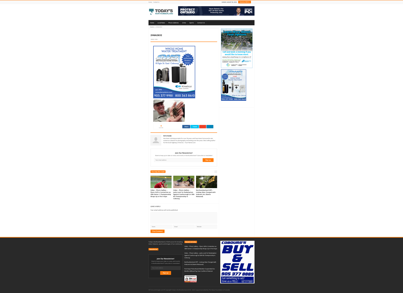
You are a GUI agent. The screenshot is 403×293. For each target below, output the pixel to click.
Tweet (195, 127)
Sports (191, 23)
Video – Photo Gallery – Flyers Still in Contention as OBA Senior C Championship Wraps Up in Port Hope (160, 193)
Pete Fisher (167, 136)
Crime (184, 23)
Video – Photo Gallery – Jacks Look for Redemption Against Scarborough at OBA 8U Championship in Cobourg (183, 194)
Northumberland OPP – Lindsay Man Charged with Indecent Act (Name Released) (206, 193)
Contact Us (156, 2)
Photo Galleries (173, 23)
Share (186, 127)
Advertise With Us (244, 2)
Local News (161, 23)
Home (150, 2)
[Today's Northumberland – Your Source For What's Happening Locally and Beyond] (161, 12)
